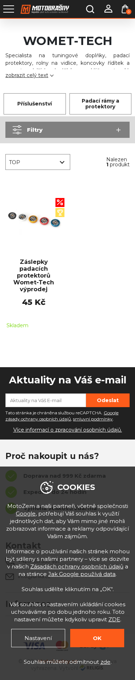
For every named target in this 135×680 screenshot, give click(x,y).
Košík (129, 12)
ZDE (114, 619)
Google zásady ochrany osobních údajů (61, 416)
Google (26, 513)
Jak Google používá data (82, 574)
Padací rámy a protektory (100, 104)
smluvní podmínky (93, 419)
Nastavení (38, 638)
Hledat (90, 9)
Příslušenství (34, 103)
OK (97, 638)
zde (105, 661)
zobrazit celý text (26, 75)
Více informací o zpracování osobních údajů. (67, 429)
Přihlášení (108, 9)
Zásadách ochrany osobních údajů (76, 566)
